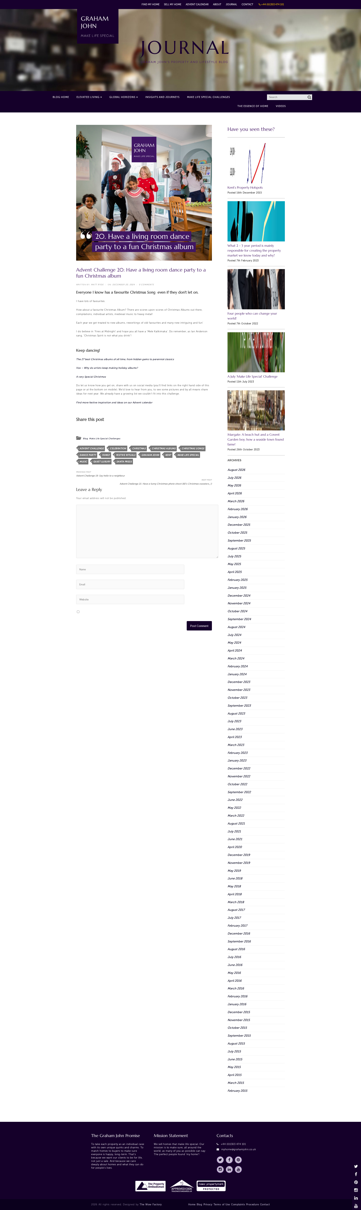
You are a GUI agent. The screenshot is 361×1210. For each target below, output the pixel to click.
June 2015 (235, 1059)
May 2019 (234, 870)
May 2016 (234, 973)
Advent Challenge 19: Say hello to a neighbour (100, 474)
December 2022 (239, 768)
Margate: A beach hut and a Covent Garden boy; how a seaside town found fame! (256, 439)
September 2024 (239, 619)
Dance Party (88, 455)
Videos (281, 106)
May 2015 (234, 1067)
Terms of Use (222, 1204)
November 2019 (239, 863)
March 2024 (236, 658)
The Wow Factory (151, 1204)
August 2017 (236, 910)
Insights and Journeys (162, 97)
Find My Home (150, 4)
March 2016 (236, 988)
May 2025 (234, 564)
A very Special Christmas (91, 376)
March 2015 (236, 1083)
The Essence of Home (252, 106)
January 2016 (237, 1004)
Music (83, 461)
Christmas (139, 448)
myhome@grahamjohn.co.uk (238, 1149)
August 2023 (236, 713)
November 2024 (239, 603)
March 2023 (236, 745)
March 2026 (236, 501)
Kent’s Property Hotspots (245, 188)
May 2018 (234, 886)
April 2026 (235, 493)
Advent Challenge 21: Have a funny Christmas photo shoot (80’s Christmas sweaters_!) (166, 482)
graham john (150, 455)
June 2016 (235, 965)
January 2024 (237, 674)
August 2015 (236, 1043)
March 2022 (236, 815)
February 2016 (237, 996)
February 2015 (237, 1090)
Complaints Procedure (245, 1204)
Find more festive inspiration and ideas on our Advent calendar (114, 402)
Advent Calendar (197, 4)
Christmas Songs (193, 448)
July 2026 (234, 477)
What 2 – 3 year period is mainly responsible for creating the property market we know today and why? (254, 250)
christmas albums (164, 448)
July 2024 (234, 635)
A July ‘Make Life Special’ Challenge (253, 377)
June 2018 (235, 878)
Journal (231, 4)
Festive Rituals (126, 455)
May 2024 (234, 642)
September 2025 (239, 540)
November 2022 (239, 776)
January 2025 (237, 587)
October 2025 (237, 532)
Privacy (207, 1204)
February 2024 (238, 666)
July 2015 (234, 1051)
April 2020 (235, 847)
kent (168, 455)
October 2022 (237, 784)
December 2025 (239, 524)
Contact (247, 4)
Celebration (118, 448)
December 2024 (239, 595)
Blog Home (61, 97)
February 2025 (237, 580)
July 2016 (234, 957)
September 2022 (239, 792)
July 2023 (234, 721)
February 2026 (238, 509)
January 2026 (237, 517)
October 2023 (237, 697)
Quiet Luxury (101, 461)
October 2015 (237, 1027)
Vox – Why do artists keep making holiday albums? (107, 367)
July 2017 (234, 917)
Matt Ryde (97, 284)
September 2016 (239, 941)
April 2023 (235, 737)
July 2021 (234, 831)
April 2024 (235, 650)
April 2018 (235, 894)
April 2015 (234, 1075)
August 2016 (236, 949)
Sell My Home (172, 4)
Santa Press (124, 461)
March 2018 (236, 902)
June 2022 (235, 800)
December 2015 (239, 1012)
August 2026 (236, 470)
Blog (85, 438)
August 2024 (236, 627)
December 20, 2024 (123, 284)
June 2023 (235, 729)
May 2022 (234, 807)
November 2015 (239, 1020)
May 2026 (234, 485)
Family (106, 455)
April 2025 (235, 572)
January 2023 (237, 760)
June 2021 (235, 839)
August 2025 (236, 548)
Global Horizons (122, 97)
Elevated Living (88, 97)
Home (192, 1204)
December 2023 (239, 682)
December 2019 (239, 855)
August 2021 (236, 823)
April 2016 (235, 980)
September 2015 (239, 1035)
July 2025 (234, 556)
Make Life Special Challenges (208, 97)
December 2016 (239, 933)
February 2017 (237, 925)
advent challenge (92, 448)
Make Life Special (188, 455)
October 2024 (237, 611)
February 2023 (237, 753)
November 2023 (239, 690)
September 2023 (239, 705)
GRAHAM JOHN (98, 26)
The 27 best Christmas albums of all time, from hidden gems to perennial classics (125, 359)
